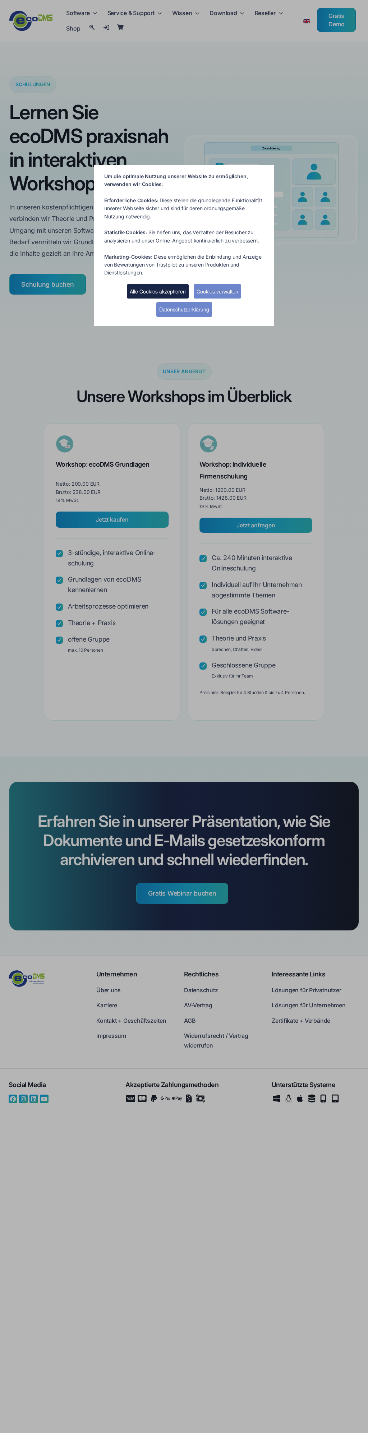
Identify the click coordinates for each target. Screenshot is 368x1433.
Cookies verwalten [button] (217, 291)
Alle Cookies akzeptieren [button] (158, 291)
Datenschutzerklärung (184, 309)
